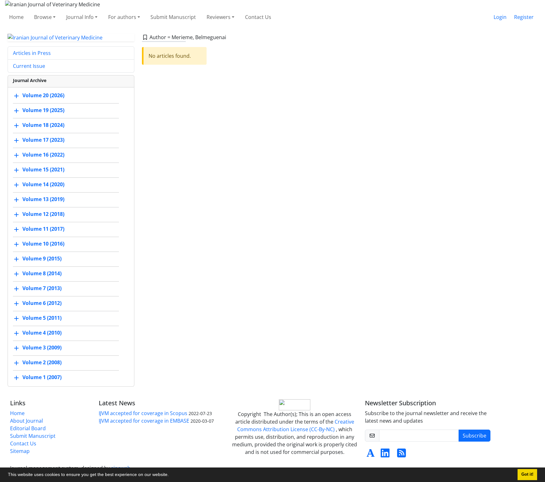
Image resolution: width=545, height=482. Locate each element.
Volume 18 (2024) (43, 125)
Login (500, 17)
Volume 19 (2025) (43, 110)
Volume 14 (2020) (43, 184)
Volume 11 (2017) (43, 229)
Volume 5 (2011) (42, 318)
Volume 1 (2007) (42, 377)
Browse (43, 17)
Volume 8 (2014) (42, 273)
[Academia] (370, 454)
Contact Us (258, 17)
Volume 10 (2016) (43, 244)
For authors (122, 17)
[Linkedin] (385, 454)
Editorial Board (28, 428)
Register (524, 17)
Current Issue (29, 65)
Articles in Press (32, 53)
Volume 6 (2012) (42, 303)
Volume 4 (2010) (42, 333)
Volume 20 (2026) (43, 95)
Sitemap (20, 451)
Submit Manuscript (173, 17)
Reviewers (219, 17)
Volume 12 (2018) (43, 214)
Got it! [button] (527, 474)
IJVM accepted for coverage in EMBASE (144, 420)
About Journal (26, 420)
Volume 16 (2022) (43, 155)
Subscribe (474, 435)
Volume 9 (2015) (42, 258)
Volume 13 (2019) (43, 199)
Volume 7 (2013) (42, 288)
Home (16, 17)
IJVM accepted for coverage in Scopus (143, 413)
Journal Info (80, 17)
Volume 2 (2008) (42, 362)
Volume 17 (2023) (43, 140)
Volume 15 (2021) (43, 169)
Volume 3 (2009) (42, 347)
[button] (171, 475)
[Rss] (401, 454)
